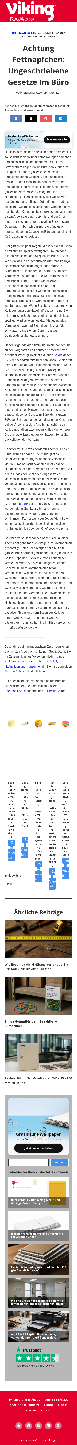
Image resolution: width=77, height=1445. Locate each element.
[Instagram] (28, 1425)
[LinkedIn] (61, 118)
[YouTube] (38, 1425)
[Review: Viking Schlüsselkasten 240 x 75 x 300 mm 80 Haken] (39, 1053)
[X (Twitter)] (31, 118)
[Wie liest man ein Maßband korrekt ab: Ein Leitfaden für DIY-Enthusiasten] (39, 939)
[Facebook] (16, 118)
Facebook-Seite (15, 690)
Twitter (53, 690)
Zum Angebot (11, 850)
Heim (13, 32)
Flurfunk (22, 503)
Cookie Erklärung (56, 1399)
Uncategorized (27, 32)
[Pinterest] (46, 118)
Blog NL (31, 1410)
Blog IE (62, 1405)
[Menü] (68, 11)
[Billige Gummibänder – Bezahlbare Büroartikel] (39, 996)
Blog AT (46, 1410)
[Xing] (58, 1425)
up (10, 883)
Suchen (59, 1162)
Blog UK (48, 1405)
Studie (58, 355)
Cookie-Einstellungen (24, 1405)
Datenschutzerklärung (24, 1399)
